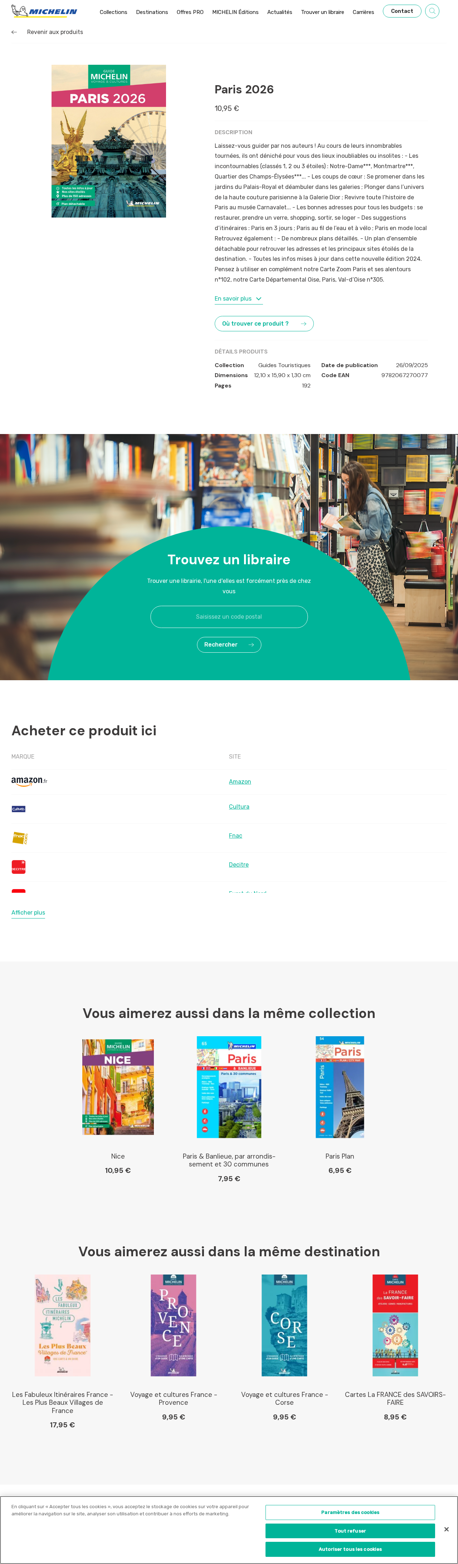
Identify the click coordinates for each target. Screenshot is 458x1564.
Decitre (239, 864)
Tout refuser (350, 1531)
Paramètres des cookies (350, 1512)
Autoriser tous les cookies (350, 1549)
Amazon (240, 781)
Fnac (235, 835)
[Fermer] (446, 1529)
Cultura (239, 806)
